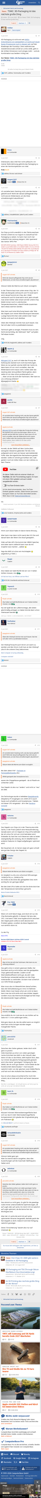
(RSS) (17, 892)
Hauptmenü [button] (3, 2)
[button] (21, 211)
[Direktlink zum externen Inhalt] (37, 468)
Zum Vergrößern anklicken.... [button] (20, 445)
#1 (39, 36)
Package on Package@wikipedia (13, 771)
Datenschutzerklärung (22, 496)
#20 (39, 1176)
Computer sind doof (7, 657)
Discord (16, 1454)
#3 (39, 188)
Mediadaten (20, 1476)
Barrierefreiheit (18, 1478)
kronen (8, 1286)
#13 (39, 823)
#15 (39, 910)
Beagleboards (33, 796)
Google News (21, 1458)
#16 (39, 955)
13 (5, 1339)
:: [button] (3, 202)
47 (5, 1410)
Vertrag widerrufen (31, 1476)
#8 (39, 527)
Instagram (35, 1458)
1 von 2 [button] (13, 23)
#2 (39, 158)
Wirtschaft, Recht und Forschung (24, 1274)
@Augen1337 (6, 360)
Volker (5, 17)
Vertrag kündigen (6, 1478)
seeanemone (10, 1274)
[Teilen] (36, 36)
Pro (14, 182)
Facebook (7, 1458)
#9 (39, 567)
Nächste (21, 23)
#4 (39, 229)
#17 (39, 1045)
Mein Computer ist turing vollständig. (12, 653)
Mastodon (7, 1462)
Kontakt (12, 1476)
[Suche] (39, 3)
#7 (39, 408)
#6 (39, 357)
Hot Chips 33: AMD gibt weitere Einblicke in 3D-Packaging (22, 1259)
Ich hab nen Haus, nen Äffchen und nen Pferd (15, 577)
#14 (39, 864)
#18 (39, 1099)
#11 (39, 629)
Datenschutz (29, 1478)
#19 (39, 1141)
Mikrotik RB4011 (8, 1123)
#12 (39, 745)
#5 (39, 270)
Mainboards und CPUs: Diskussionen (21, 1263)
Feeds (6, 1454)
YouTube (25, 1462)
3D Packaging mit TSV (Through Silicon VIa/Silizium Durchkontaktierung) (22, 1270)
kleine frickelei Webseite (8, 892)
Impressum (4, 1476)
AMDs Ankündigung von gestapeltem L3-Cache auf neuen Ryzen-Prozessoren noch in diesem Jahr (20, 41)
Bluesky (27, 1454)
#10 (39, 594)
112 (5, 1375)
